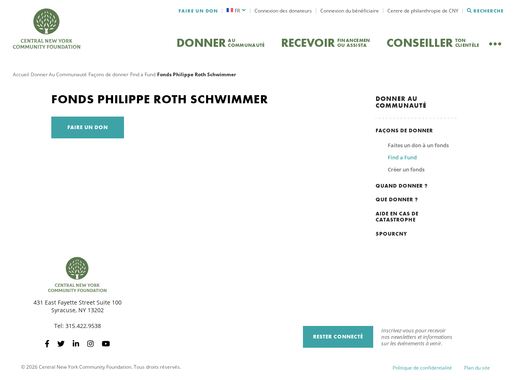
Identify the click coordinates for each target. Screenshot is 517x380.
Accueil (21, 74)
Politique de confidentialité (422, 367)
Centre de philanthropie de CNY (422, 10)
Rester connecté (338, 336)
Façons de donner (108, 74)
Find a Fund (143, 74)
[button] (236, 11)
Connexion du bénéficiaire (349, 10)
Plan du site (477, 367)
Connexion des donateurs (283, 10)
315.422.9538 (83, 326)
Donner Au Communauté (59, 74)
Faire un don (198, 11)
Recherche (488, 11)
